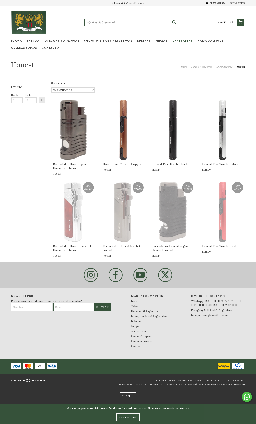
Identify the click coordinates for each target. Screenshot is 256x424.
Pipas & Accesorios (201, 66)
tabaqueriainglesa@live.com (128, 2)
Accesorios (182, 41)
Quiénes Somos (24, 47)
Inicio (16, 41)
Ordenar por (58, 82)
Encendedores (224, 66)
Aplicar (42, 100)
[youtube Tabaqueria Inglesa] (140, 275)
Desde (14, 94)
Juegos (161, 41)
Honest (57, 174)
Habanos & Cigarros (61, 41)
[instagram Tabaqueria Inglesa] (91, 275)
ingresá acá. (195, 384)
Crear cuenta (218, 3)
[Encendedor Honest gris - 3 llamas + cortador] (73, 145)
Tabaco (33, 41)
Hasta (28, 94)
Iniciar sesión (237, 3)
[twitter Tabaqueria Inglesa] (165, 275)
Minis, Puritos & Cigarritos (108, 41)
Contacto (50, 47)
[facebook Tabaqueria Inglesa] (116, 275)
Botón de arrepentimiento (226, 384)
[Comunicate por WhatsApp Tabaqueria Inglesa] (247, 397)
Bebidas (144, 41)
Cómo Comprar (210, 41)
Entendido (128, 417)
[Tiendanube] (28, 381)
